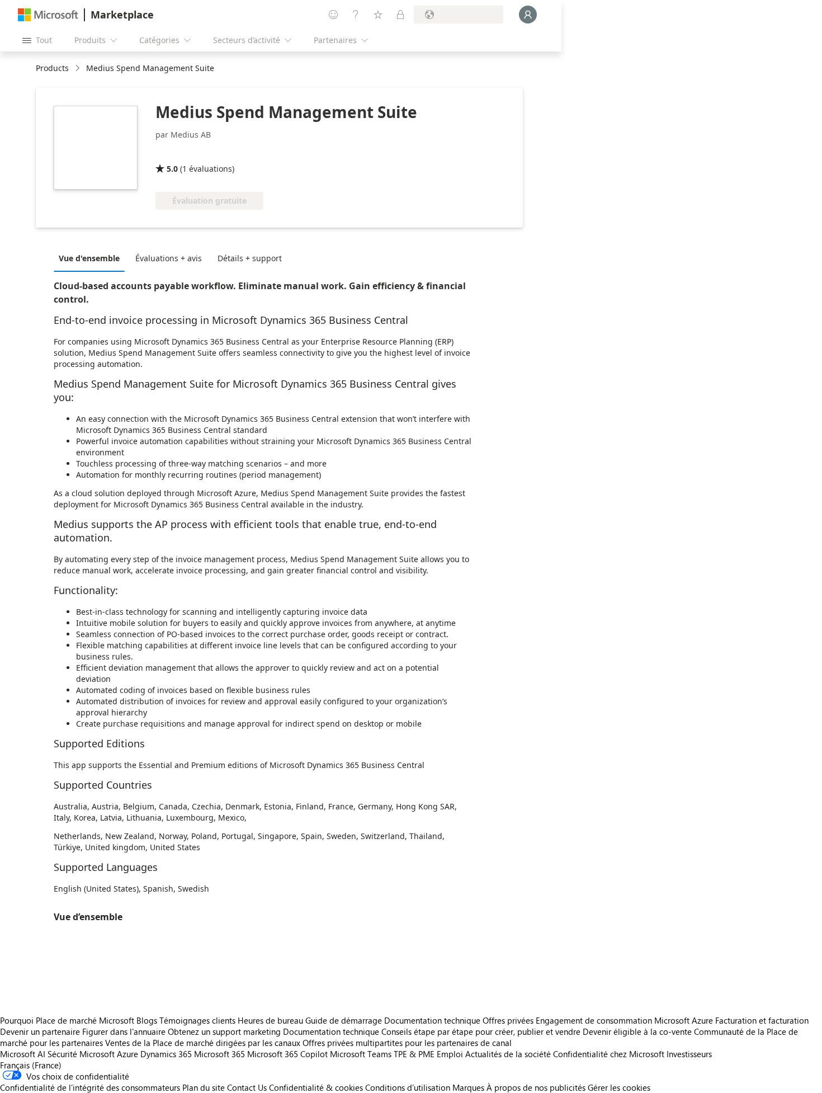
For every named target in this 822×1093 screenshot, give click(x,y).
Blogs (146, 1020)
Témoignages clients (197, 1020)
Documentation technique (432, 1020)
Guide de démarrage (343, 1020)
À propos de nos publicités (535, 1087)
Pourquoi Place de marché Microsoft (67, 1020)
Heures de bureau (270, 1020)
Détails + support (250, 258)
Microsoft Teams (360, 1053)
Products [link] (52, 68)
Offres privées (508, 1020)
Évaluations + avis (168, 258)
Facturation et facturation (762, 1020)
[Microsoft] (48, 14)
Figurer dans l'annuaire (124, 1031)
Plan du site (203, 1087)
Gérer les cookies (619, 1087)
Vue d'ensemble (89, 258)
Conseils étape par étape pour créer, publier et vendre (480, 1031)
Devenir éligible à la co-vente (637, 1031)
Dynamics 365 (166, 1053)
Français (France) (31, 1065)
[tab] (92, 258)
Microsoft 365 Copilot (287, 1053)
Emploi (450, 1053)
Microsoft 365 (219, 1053)
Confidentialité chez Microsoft (608, 1053)
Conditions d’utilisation (407, 1087)
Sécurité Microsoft (81, 1053)
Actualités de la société (508, 1053)
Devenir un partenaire (40, 1031)
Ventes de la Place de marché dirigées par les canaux (202, 1042)
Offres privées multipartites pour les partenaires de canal (407, 1042)
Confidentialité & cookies (316, 1087)
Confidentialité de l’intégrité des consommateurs (90, 1087)
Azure (127, 1053)
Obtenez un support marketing (224, 1031)
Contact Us (247, 1087)
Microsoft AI (22, 1053)
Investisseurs (689, 1053)
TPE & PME (414, 1053)
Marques (468, 1087)
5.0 (172, 168)
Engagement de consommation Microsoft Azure (625, 1020)
